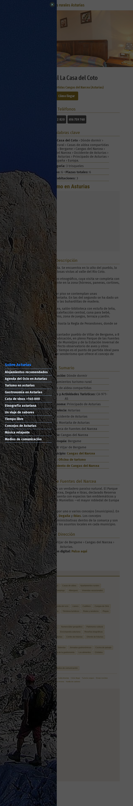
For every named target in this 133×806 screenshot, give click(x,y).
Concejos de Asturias (20, 426)
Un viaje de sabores (19, 412)
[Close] (52, 4)
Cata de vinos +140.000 (22, 399)
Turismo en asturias (20, 385)
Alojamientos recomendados (26, 372)
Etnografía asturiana (20, 406)
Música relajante (17, 432)
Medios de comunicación (23, 439)
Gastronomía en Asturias (23, 392)
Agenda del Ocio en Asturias (26, 379)
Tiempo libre (14, 419)
